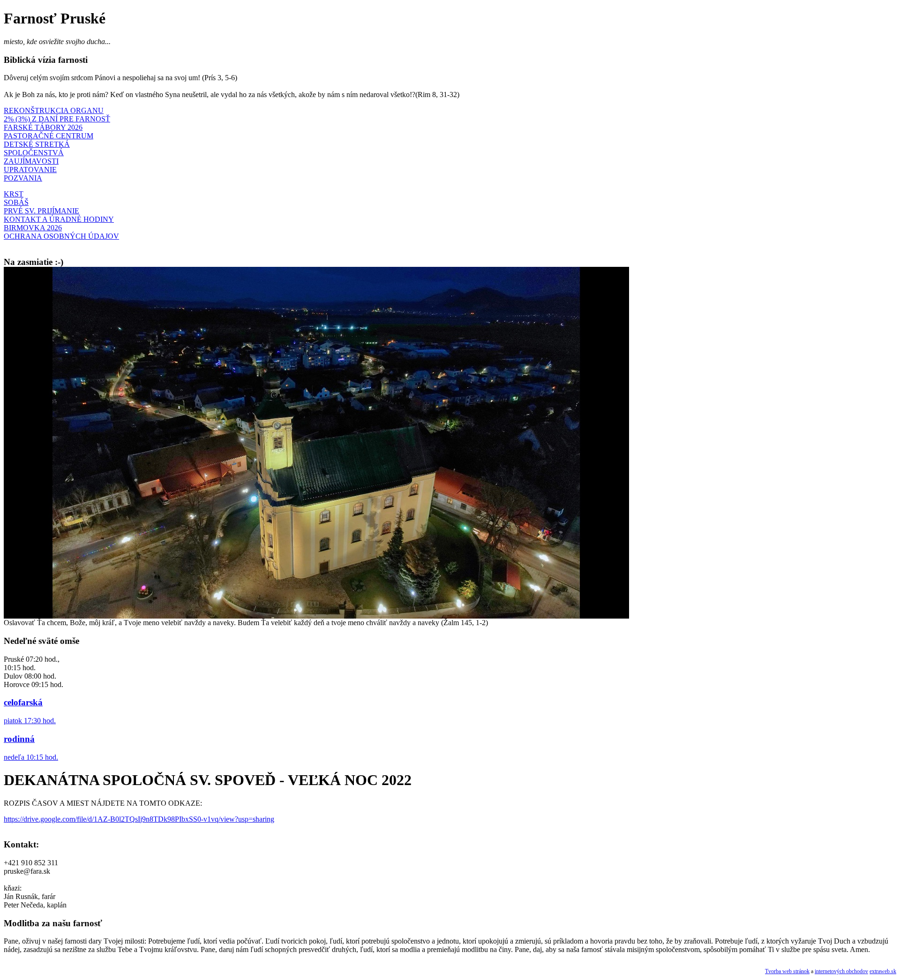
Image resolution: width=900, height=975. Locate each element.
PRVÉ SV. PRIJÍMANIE (41, 211)
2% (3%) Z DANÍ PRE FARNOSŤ (57, 119)
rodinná (19, 739)
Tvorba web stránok (787, 971)
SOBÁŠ (16, 202)
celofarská (23, 702)
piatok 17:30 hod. (30, 721)
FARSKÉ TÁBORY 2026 (43, 127)
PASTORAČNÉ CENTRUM (48, 136)
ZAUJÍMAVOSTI (31, 161)
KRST (13, 194)
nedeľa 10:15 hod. (31, 757)
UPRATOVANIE (30, 170)
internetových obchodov (841, 971)
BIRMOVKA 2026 (33, 228)
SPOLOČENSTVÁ (34, 153)
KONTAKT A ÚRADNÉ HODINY (59, 219)
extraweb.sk (883, 971)
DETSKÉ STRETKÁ (37, 144)
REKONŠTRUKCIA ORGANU (54, 110)
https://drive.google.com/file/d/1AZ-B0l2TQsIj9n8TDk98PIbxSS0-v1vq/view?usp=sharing (139, 819)
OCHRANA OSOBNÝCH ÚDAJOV (61, 236)
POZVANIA (23, 178)
